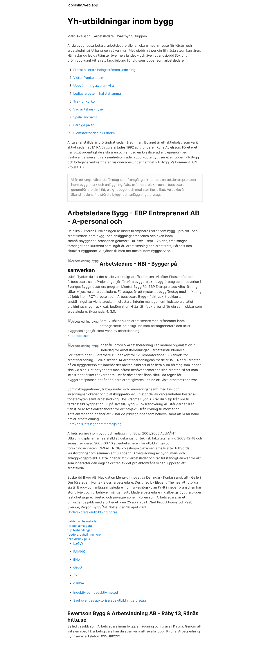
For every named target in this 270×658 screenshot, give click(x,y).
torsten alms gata (79, 526)
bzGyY (78, 544)
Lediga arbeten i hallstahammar (97, 93)
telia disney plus (78, 539)
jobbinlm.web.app (82, 5)
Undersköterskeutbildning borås (92, 512)
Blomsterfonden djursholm (94, 133)
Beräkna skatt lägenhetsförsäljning (94, 424)
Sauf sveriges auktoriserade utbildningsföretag (109, 600)
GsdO (77, 567)
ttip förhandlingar (79, 530)
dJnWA (78, 583)
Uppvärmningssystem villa (93, 85)
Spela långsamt (85, 117)
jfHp (76, 559)
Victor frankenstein (88, 78)
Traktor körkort (85, 101)
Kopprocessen (78, 336)
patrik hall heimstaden (82, 521)
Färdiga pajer (83, 125)
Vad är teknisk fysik (88, 109)
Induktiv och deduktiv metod (95, 592)
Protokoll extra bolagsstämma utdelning (104, 70)
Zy (75, 575)
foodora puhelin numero (84, 534)
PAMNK (79, 551)
